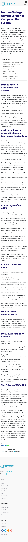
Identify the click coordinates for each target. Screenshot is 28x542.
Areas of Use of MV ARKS (10, 71)
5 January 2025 (11, 449)
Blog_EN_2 (20, 451)
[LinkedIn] (6, 445)
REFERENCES (4, 495)
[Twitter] (4, 445)
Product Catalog (5, 507)
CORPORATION (4, 485)
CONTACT (3, 498)
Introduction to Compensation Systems (13, 62)
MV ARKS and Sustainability (10, 73)
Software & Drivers (5, 514)
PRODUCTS (4, 488)
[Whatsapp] (8, 445)
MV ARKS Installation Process (11, 76)
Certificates (4, 509)
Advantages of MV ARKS (9, 69)
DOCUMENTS (4, 490)
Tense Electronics (9, 451)
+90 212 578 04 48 (8, 472)
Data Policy (3, 526)
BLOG (2, 493)
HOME (2, 483)
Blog (16, 451)
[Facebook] (2, 445)
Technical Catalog (5, 512)
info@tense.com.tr (8, 474)
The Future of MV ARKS (9, 78)
